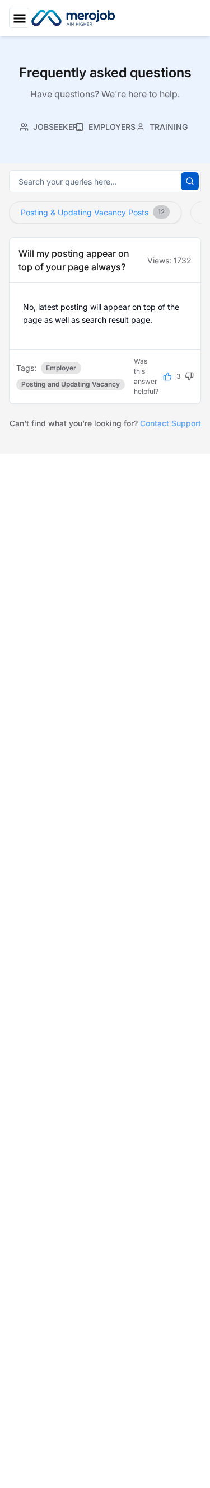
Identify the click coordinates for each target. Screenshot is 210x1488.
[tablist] (105, 125)
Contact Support (170, 423)
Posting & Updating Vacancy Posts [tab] (93, 212)
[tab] (48, 126)
